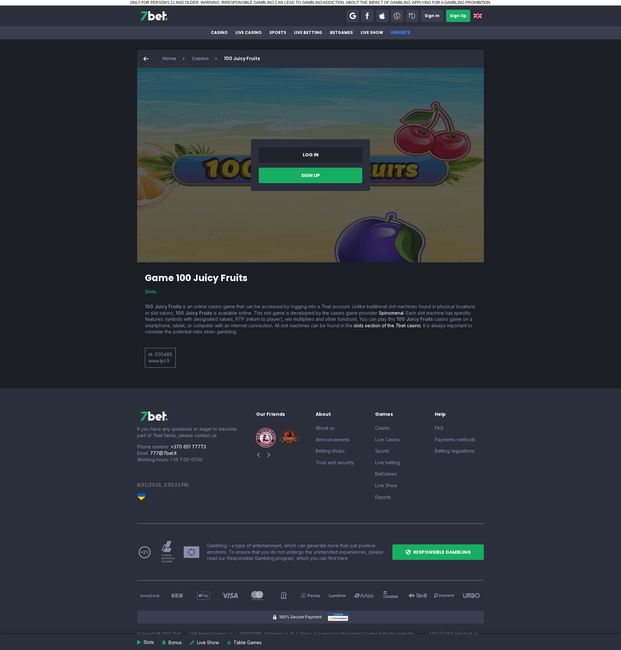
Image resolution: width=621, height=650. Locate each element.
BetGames (341, 32)
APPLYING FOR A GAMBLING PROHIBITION (451, 2)
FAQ (439, 428)
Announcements (333, 439)
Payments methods (455, 439)
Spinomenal (391, 313)
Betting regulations (454, 451)
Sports (277, 32)
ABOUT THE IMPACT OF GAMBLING (378, 2)
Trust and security (335, 462)
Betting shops (330, 451)
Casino (219, 32)
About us (325, 428)
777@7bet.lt (163, 453)
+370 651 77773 (188, 446)
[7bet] (154, 15)
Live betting (308, 32)
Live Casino (248, 32)
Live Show (372, 32)
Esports (400, 32)
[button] (352, 16)
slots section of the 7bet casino (387, 325)
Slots (151, 291)
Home (169, 58)
